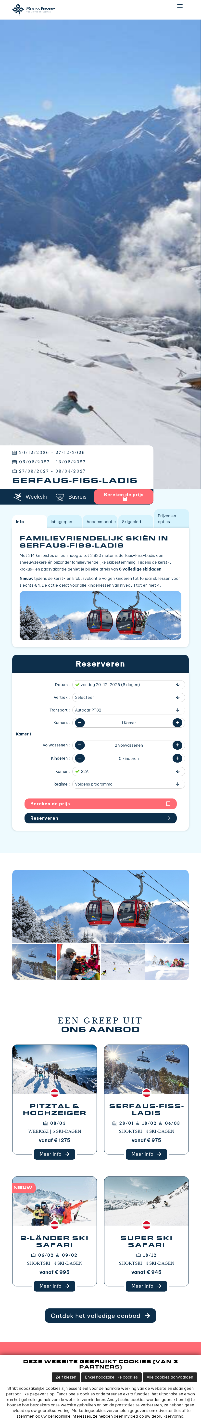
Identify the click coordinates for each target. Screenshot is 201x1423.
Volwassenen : (56, 745)
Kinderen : (60, 758)
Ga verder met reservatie (101, 818)
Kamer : (62, 771)
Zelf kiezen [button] (66, 1377)
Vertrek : (62, 697)
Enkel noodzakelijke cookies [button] (111, 1377)
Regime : (61, 784)
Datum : (62, 684)
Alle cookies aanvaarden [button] (170, 1377)
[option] (100, 254)
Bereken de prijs (50, 804)
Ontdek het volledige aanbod (96, 1315)
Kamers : (61, 722)
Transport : (60, 710)
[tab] (29, 521)
